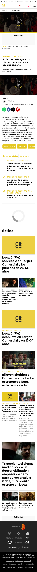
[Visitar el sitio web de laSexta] (18, 533)
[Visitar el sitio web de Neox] (27, 533)
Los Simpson (18, 1)
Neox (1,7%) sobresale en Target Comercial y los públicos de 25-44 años (17, 264)
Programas (14, 10)
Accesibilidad (29, 567)
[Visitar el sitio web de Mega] (18, 537)
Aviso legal (10, 561)
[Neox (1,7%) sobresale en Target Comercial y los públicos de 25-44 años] (18, 245)
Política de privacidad (23, 561)
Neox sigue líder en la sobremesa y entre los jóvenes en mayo (9, 408)
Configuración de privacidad (13, 567)
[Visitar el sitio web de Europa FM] (18, 542)
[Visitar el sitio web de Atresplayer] (14, 547)
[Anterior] (1, 1)
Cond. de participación (26, 564)
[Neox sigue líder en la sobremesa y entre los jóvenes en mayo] (10, 397)
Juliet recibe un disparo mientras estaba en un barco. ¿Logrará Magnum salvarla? (20, 167)
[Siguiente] (35, 1)
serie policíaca (9, 146)
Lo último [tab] (25, 156)
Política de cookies (10, 564)
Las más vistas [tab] (10, 156)
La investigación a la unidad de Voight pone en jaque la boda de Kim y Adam (9, 507)
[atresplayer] (29, 5)
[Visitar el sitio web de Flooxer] (25, 547)
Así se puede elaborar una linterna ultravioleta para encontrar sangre (19, 182)
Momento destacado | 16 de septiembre (19, 192)
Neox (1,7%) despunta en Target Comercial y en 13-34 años (17, 339)
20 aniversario (8, 1)
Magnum (22, 146)
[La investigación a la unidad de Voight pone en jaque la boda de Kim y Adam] (10, 496)
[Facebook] (4, 101)
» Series (9, 46)
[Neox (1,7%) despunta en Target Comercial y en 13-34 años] (18, 319)
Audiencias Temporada (12, 330)
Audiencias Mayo (10, 403)
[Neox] (9, 5)
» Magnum (16, 46)
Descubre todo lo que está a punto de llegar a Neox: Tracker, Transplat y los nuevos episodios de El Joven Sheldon (9, 297)
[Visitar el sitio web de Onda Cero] (9, 542)
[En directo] (19, 5)
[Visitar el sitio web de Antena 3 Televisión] (9, 533)
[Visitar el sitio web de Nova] (9, 537)
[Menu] (34, 5)
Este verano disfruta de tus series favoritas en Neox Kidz (26, 293)
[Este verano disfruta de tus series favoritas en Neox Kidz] (27, 283)
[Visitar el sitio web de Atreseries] (27, 537)
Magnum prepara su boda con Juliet (20, 196)
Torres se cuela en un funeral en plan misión (26, 505)
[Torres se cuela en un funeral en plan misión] (27, 496)
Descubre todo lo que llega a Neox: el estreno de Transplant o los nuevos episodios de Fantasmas (26, 410)
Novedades (24, 403)
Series (4, 10)
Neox (4, 46)
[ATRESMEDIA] (18, 527)
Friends (26, 1)
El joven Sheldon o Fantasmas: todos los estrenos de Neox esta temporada (18, 380)
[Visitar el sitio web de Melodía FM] (27, 542)
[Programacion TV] (24, 5)
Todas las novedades (12, 372)
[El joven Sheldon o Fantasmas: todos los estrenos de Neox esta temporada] (18, 360)
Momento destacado (18, 161)
